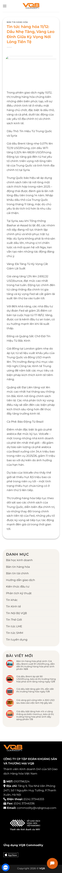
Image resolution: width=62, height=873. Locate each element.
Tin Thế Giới (14, 619)
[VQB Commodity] (31, 6)
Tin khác (12, 600)
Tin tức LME (14, 626)
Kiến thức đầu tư (17, 586)
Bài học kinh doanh (19, 560)
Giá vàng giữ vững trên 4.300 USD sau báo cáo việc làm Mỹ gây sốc (35, 701)
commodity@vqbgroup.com (36, 808)
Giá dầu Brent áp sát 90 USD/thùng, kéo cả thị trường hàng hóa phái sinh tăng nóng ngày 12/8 (36, 679)
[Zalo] (5, 867)
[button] (5, 6)
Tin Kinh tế (13, 606)
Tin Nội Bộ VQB (16, 613)
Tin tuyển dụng (16, 639)
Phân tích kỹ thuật (19, 593)
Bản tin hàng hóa (17, 22)
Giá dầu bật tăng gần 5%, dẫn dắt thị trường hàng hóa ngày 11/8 (35, 690)
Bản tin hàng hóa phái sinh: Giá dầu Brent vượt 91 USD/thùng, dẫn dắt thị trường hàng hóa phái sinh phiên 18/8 (35, 665)
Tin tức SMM (14, 633)
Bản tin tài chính (17, 573)
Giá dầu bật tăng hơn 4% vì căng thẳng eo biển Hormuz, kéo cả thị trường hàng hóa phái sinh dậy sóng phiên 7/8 (35, 715)
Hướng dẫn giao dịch (20, 580)
